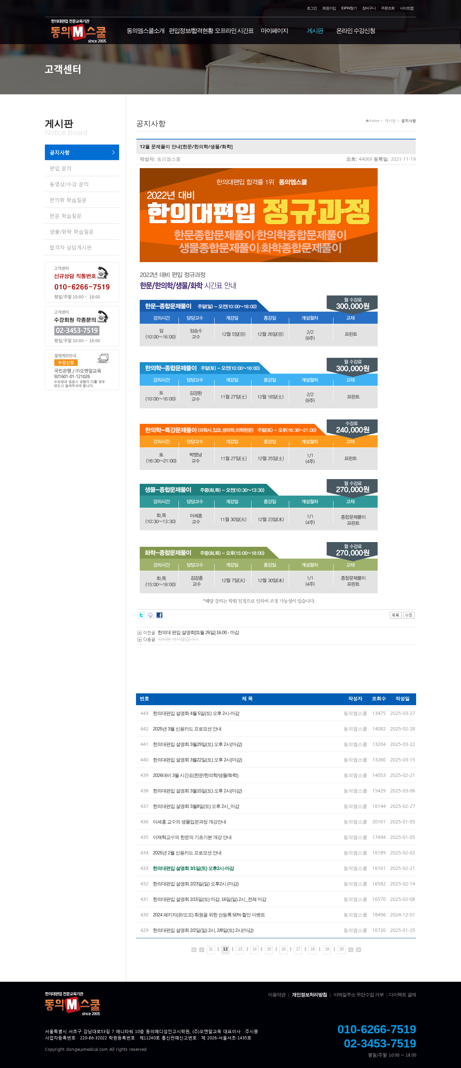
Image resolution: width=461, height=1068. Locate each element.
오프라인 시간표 (234, 30)
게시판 (315, 30)
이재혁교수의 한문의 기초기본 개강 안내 (192, 837)
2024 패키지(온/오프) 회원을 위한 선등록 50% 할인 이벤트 (209, 914)
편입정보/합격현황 (191, 30)
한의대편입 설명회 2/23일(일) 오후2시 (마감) (196, 883)
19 (327, 949)
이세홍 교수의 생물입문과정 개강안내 (189, 821)
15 (269, 949)
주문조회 (388, 8)
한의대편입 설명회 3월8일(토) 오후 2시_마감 (196, 806)
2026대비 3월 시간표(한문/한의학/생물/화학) (195, 775)
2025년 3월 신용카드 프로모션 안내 (187, 728)
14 (254, 949)
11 (211, 949)
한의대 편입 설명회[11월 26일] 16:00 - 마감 (198, 632)
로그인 (312, 8)
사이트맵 (406, 8)
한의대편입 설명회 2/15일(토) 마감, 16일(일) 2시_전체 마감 (209, 899)
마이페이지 (274, 30)
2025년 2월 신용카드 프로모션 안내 (187, 852)
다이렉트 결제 (402, 994)
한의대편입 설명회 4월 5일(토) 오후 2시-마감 (196, 713)
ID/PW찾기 (349, 8)
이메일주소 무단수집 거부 (358, 994)
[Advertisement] (259, 671)
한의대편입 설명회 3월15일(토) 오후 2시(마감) (197, 790)
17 (298, 949)
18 (312, 949)
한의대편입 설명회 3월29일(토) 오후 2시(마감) (197, 744)
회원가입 (329, 8)
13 (240, 949)
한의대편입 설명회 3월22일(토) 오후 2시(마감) (197, 759)
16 (283, 949)
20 (342, 949)
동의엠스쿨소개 (145, 30)
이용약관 (277, 994)
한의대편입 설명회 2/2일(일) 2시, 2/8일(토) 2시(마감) (203, 930)
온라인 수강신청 (355, 30)
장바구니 (369, 8)
